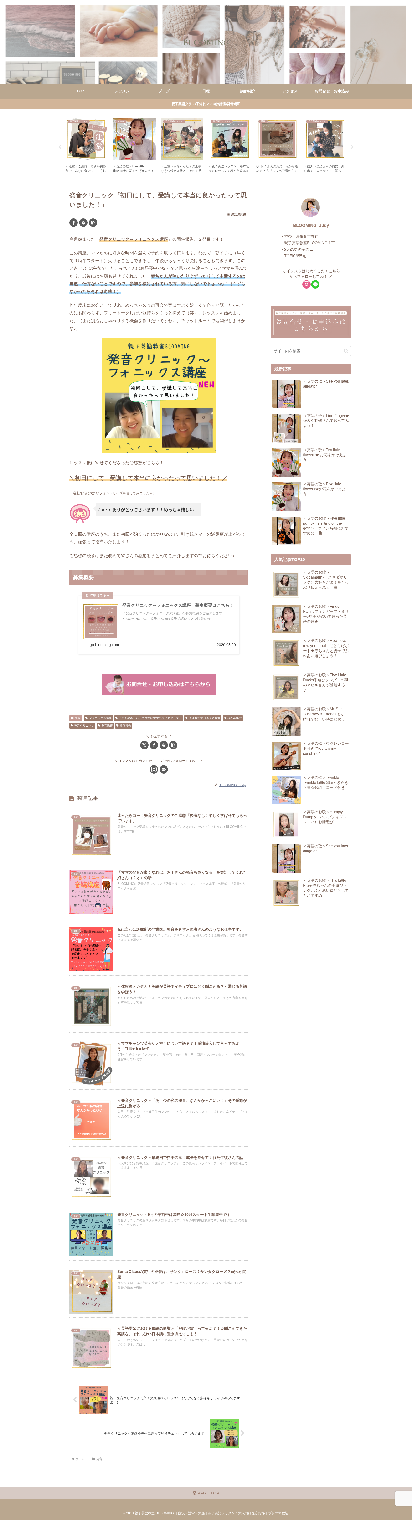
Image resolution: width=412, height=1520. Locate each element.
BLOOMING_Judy (311, 225)
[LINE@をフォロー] (164, 769)
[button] (93, 222)
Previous (59, 147)
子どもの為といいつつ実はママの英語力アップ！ (150, 718)
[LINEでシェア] (83, 222)
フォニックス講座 (100, 718)
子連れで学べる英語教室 (204, 718)
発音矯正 (107, 725)
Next (352, 147)
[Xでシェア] (144, 745)
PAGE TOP (207, 1493)
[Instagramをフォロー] (154, 769)
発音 (77, 718)
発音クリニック (84, 725)
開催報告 (125, 725)
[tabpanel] (86, 146)
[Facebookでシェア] (73, 222)
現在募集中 (234, 718)
